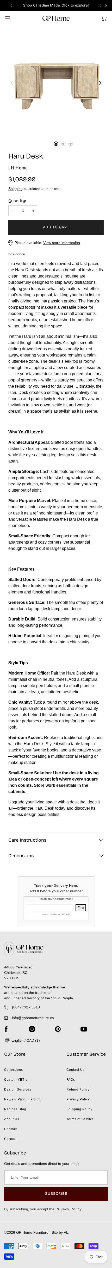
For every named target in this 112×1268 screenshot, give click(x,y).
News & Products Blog (22, 1099)
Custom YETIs (15, 1079)
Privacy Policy (78, 1099)
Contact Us (75, 1070)
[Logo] (56, 18)
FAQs (70, 1079)
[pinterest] (58, 1029)
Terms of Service (80, 1119)
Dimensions (21, 855)
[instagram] (32, 1029)
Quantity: (17, 200)
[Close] (106, 5)
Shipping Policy (79, 1109)
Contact (10, 1129)
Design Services (17, 1089)
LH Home (18, 168)
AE (66, 1232)
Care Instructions (27, 840)
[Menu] (7, 18)
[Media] (56, 83)
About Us (11, 1119)
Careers (10, 1139)
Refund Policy (78, 1089)
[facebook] (6, 1029)
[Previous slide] (11, 5)
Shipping (15, 189)
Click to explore (74, 5)
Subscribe (56, 1193)
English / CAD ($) (25, 1040)
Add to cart (56, 227)
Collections (13, 1070)
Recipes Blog (15, 1109)
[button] (104, 18)
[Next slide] (100, 5)
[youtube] (84, 1029)
